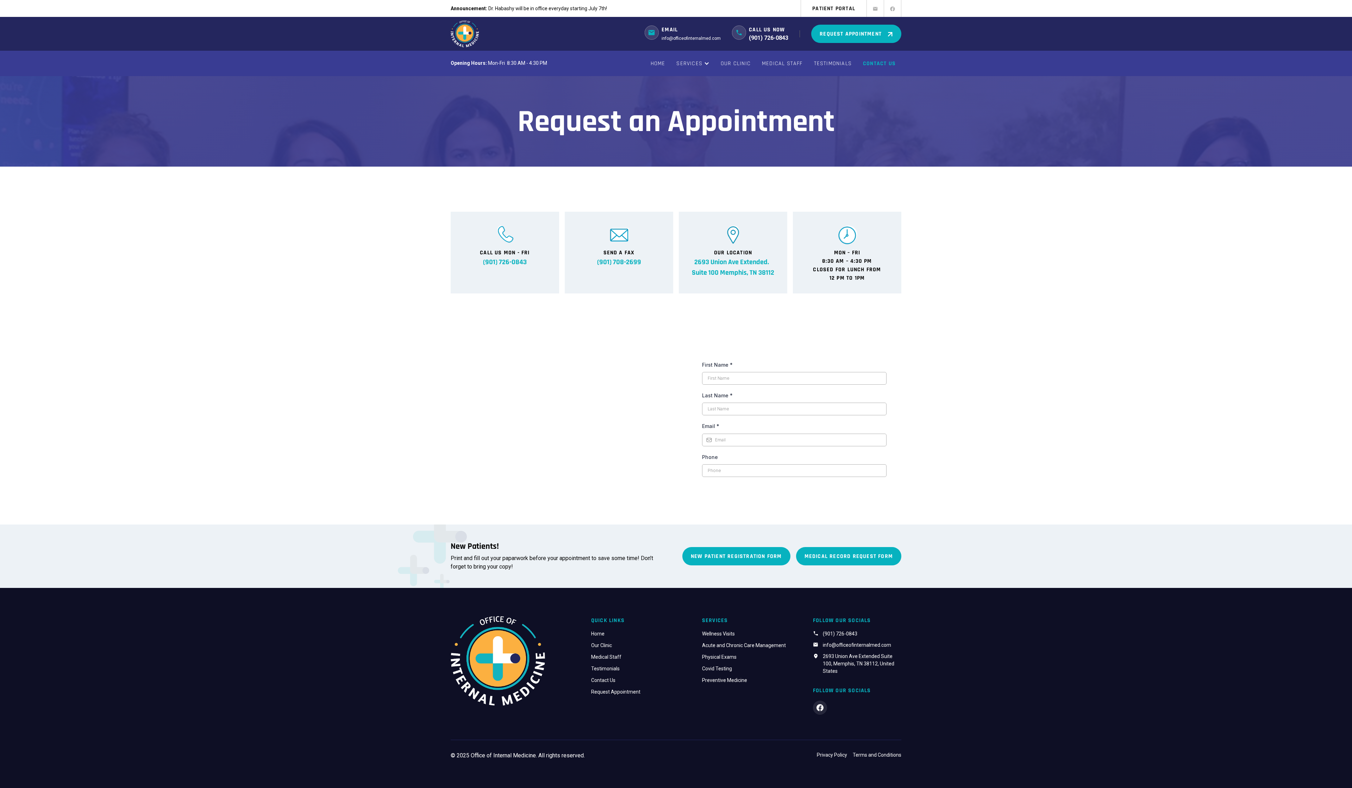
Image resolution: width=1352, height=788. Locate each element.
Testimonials (833, 63)
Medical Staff (782, 63)
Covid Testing (717, 668)
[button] (693, 63)
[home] (465, 33)
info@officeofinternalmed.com (691, 38)
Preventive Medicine (724, 680)
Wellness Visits (718, 634)
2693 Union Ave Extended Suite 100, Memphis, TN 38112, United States (858, 663)
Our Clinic (736, 63)
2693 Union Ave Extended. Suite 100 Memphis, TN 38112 (733, 267)
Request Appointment (615, 692)
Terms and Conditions (877, 755)
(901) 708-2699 (619, 262)
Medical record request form (849, 556)
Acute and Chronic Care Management (744, 645)
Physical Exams (719, 657)
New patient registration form (736, 556)
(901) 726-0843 (840, 634)
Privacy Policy (832, 755)
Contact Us (879, 63)
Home (658, 63)
